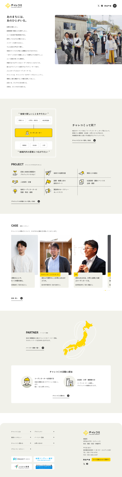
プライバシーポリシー (17, 449)
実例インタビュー (16, 437)
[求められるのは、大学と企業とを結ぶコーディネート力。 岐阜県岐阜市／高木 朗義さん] (61, 255)
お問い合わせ (38, 443)
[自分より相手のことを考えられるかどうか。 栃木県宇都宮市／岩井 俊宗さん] (27, 255)
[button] (115, 62)
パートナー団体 (39, 437)
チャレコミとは (15, 431)
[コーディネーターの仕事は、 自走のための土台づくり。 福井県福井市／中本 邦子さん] (95, 255)
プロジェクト (38, 431)
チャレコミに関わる (17, 443)
